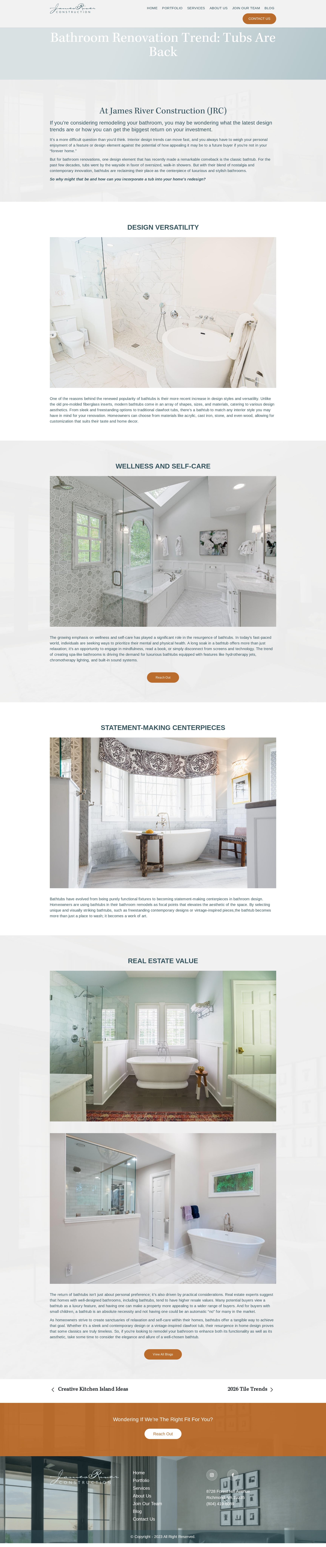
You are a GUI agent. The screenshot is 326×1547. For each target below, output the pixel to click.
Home (152, 8)
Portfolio (172, 8)
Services (196, 8)
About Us (219, 8)
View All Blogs (163, 1354)
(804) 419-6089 (220, 1503)
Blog (269, 8)
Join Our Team (246, 8)
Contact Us (259, 19)
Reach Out (163, 677)
